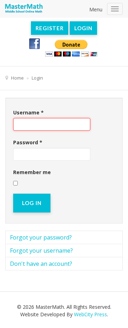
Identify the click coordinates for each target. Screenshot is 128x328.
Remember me (32, 172)
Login (83, 28)
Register (50, 28)
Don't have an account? (41, 264)
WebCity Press (90, 314)
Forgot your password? (41, 237)
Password (27, 142)
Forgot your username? (41, 250)
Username (28, 112)
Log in (32, 203)
